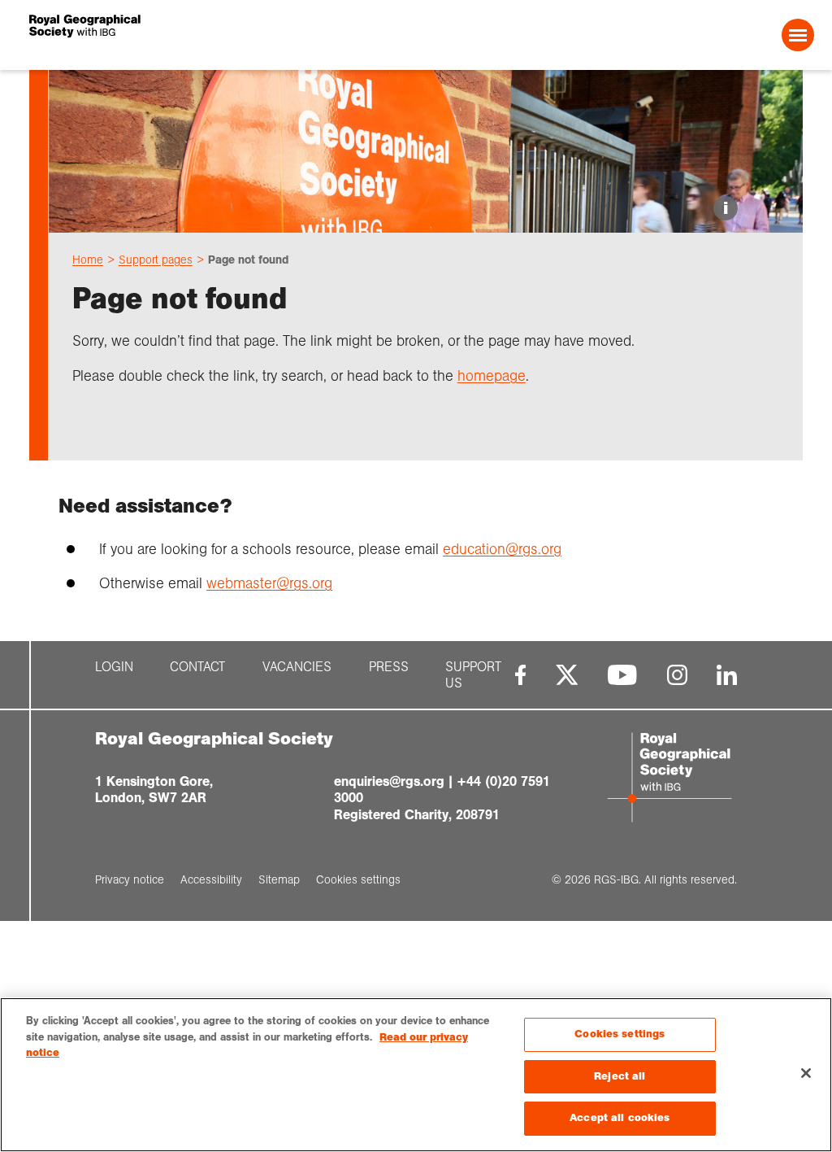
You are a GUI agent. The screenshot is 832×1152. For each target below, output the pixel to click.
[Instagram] (677, 675)
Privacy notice (129, 879)
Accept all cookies (620, 1117)
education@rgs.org (502, 549)
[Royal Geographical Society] (187, 35)
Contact (197, 667)
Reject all (619, 1076)
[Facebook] (520, 675)
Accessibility (211, 879)
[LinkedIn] (727, 675)
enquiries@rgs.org (389, 781)
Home (87, 259)
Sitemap (279, 879)
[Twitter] (567, 675)
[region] (416, 1074)
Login (114, 667)
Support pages (156, 259)
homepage (491, 376)
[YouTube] (622, 675)
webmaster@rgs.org (269, 583)
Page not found (248, 259)
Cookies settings (619, 1034)
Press (389, 667)
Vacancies (297, 667)
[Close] (806, 1073)
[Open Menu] (798, 35)
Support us (473, 675)
